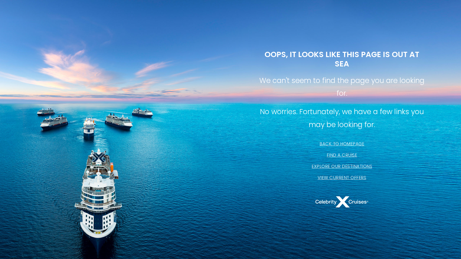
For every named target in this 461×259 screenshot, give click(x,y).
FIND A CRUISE (342, 155)
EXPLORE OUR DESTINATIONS (342, 166)
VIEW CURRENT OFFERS (342, 178)
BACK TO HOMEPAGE (342, 144)
